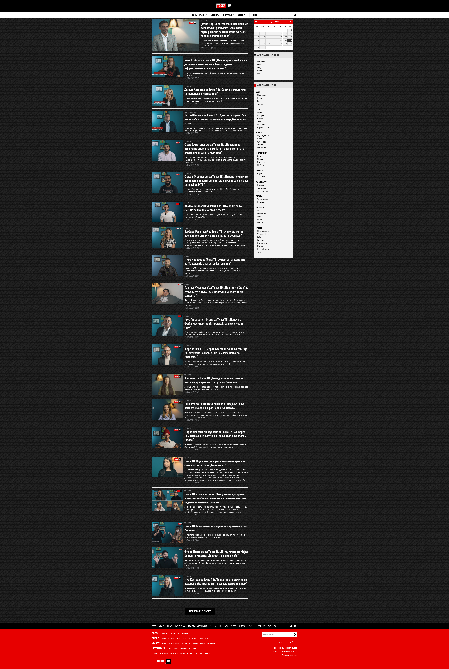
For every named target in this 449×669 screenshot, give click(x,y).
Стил (259, 216)
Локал (242, 15)
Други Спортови (263, 127)
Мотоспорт (261, 124)
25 (269, 44)
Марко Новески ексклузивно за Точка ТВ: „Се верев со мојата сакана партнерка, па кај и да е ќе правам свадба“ (215, 436)
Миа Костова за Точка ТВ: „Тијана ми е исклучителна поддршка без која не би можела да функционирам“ (215, 582)
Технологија (261, 176)
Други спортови (203, 638)
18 (269, 40)
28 (286, 44)
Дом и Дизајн (262, 243)
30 (258, 47)
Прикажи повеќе (200, 611)
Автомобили (261, 182)
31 (264, 47)
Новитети (260, 185)
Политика (260, 222)
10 (264, 37)
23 (258, 44)
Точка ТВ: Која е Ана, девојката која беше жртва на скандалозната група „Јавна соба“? (214, 463)
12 (275, 37)
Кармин (259, 228)
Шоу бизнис (261, 153)
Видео (233, 626)
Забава (259, 196)
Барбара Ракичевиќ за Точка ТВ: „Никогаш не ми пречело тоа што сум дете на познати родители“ (213, 234)
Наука (259, 173)
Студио (228, 15)
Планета (259, 170)
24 (264, 44)
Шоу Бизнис (261, 213)
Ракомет (260, 118)
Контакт (294, 642)
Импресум (277, 642)
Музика (260, 159)
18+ (220, 626)
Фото (226, 626)
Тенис (259, 121)
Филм (259, 156)
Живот (259, 133)
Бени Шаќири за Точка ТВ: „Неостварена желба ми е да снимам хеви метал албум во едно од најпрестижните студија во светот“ (215, 64)
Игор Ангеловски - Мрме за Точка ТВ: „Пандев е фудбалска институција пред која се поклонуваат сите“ (213, 323)
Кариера (260, 240)
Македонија (261, 95)
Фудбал (260, 112)
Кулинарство (262, 148)
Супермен (262, 626)
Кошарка (260, 115)
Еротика (189, 653)
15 (291, 37)
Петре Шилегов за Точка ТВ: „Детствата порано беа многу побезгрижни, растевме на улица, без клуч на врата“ (215, 119)
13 (281, 37)
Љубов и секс (262, 142)
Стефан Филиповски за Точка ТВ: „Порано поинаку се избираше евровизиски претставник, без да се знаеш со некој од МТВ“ (216, 181)
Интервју (260, 207)
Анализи (260, 104)
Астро (259, 252)
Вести (258, 92)
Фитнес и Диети (263, 234)
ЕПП (254, 15)
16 (258, 40)
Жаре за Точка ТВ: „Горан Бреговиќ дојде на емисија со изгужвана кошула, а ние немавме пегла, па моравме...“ (215, 353)
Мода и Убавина (263, 231)
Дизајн (259, 139)
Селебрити (261, 162)
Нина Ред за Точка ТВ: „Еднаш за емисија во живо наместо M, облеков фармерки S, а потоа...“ (214, 406)
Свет (259, 101)
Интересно (261, 202)
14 (286, 37)
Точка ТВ (272, 626)
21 (286, 40)
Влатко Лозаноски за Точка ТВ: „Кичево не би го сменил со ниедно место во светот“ (213, 208)
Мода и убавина (263, 136)
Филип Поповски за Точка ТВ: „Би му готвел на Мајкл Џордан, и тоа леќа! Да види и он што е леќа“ (216, 554)
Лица (215, 15)
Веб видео (199, 15)
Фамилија (260, 246)
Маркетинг (286, 642)
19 (275, 40)
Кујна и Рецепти (263, 249)
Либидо (260, 237)
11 (269, 37)
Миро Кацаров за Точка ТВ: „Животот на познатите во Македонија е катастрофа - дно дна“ (214, 262)
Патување (195, 643)
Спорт (258, 109)
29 (291, 44)
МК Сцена (260, 165)
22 (291, 40)
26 (275, 44)
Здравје (260, 145)
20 (281, 40)
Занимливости (262, 191)
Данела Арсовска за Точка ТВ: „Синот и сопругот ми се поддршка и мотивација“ (215, 92)
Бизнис (259, 219)
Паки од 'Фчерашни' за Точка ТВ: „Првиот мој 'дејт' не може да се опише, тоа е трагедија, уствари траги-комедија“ (216, 292)
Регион (259, 98)
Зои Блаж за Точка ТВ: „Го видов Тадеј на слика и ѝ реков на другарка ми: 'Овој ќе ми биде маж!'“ (214, 380)
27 (281, 44)
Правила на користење (289, 655)
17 (264, 40)
